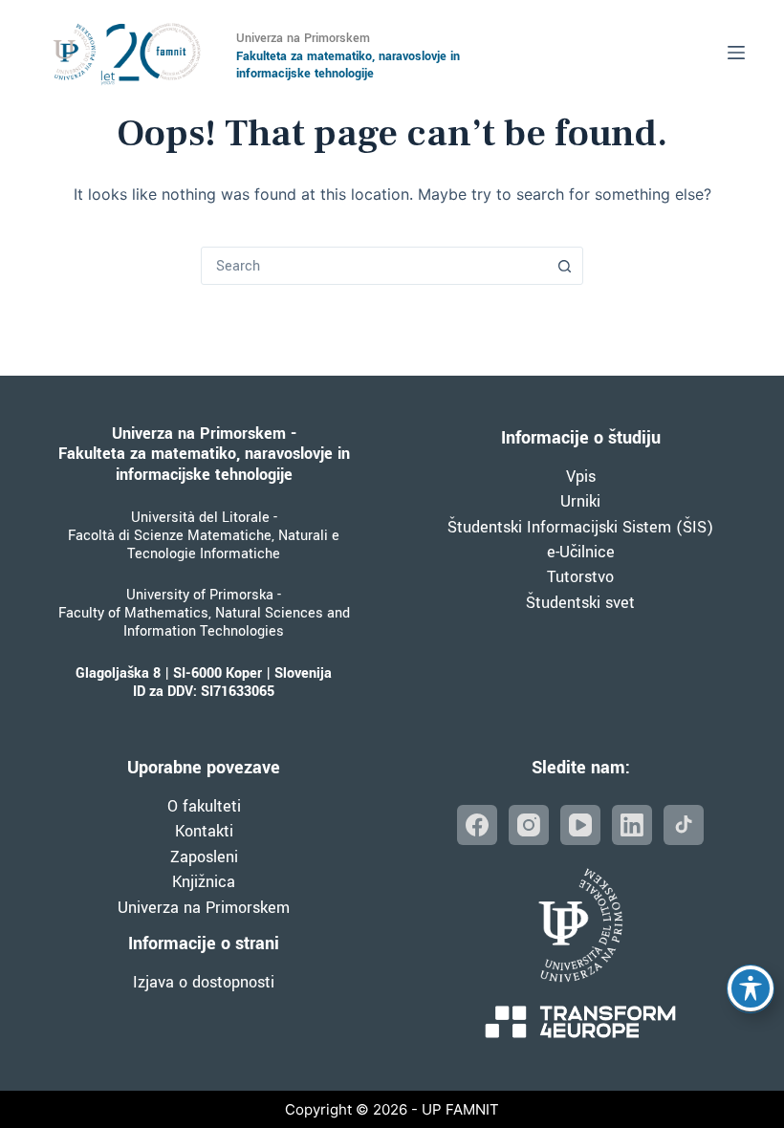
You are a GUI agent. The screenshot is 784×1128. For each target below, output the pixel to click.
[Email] (684, 825)
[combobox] (374, 266)
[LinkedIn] (632, 825)
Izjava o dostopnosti (203, 982)
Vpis (581, 477)
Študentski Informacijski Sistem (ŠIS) (580, 527)
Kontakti (204, 831)
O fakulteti (204, 806)
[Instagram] (529, 825)
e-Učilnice (581, 552)
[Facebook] (477, 825)
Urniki (580, 501)
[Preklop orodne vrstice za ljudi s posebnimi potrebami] (750, 988)
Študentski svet (580, 603)
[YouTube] (580, 825)
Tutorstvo (580, 577)
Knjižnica (203, 882)
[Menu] (736, 52)
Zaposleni (204, 857)
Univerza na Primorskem (204, 908)
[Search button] (564, 266)
